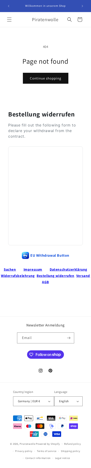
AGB (45, 282)
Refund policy (72, 443)
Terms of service (46, 451)
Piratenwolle (27, 443)
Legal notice (62, 458)
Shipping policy (70, 451)
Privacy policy (23, 451)
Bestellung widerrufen (55, 275)
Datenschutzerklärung (68, 269)
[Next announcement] (82, 6)
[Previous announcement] (9, 6)
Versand (83, 275)
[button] (9, 19)
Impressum (33, 269)
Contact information (38, 458)
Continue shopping (45, 78)
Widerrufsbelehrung (18, 275)
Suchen (10, 269)
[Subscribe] (69, 337)
